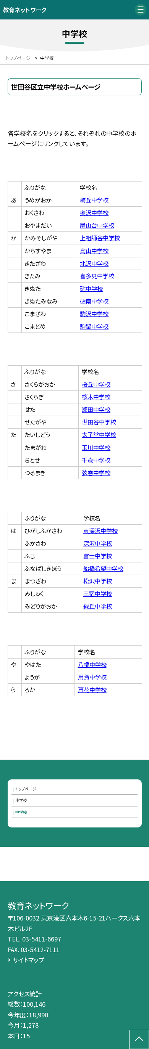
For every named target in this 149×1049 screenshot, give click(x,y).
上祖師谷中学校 (100, 237)
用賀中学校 (92, 677)
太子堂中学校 (99, 434)
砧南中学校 (94, 301)
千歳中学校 (96, 460)
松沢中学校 (97, 581)
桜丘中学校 (96, 384)
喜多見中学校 (97, 275)
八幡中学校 (92, 664)
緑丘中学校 (97, 606)
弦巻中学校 (96, 472)
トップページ (25, 789)
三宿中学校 (97, 593)
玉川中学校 (96, 447)
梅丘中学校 (94, 200)
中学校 (21, 812)
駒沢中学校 (94, 313)
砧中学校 (91, 288)
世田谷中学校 (99, 422)
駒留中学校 (94, 326)
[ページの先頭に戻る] (139, 1039)
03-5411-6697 (41, 938)
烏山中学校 (94, 250)
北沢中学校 (94, 263)
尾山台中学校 (97, 225)
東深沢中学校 (100, 530)
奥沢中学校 (94, 212)
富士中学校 (97, 555)
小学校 (21, 800)
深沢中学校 (97, 543)
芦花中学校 (92, 689)
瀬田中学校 (96, 409)
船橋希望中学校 (103, 568)
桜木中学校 (96, 396)
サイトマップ (28, 959)
